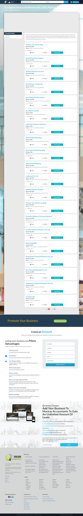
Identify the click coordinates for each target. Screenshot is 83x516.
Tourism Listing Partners (44, 456)
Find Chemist (41, 460)
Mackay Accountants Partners (49, 500)
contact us (35, 496)
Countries (7, 476)
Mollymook (54, 487)
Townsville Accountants (71, 467)
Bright (27, 484)
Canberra (68, 481)
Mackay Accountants (56, 466)
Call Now (45, 52)
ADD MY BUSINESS (9, 502)
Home (6, 10)
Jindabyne (54, 482)
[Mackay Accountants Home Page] (71, 2)
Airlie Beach (41, 487)
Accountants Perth (56, 470)
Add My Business (60, 321)
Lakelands (7, 35)
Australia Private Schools (57, 461)
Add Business (76, 2)
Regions (7, 478)
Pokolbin (28, 488)
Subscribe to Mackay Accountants (31, 498)
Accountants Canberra (30, 469)
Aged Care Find (55, 460)
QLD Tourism (28, 472)
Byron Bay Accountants (30, 470)
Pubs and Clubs (28, 460)
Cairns (40, 484)
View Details (57, 52)
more (53, 309)
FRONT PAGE (8, 504)
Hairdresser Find (28, 461)
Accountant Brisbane (70, 469)
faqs (29, 506)
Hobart (54, 481)
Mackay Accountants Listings (66, 514)
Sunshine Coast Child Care (31, 463)
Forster (67, 484)
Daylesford (28, 485)
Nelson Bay (28, 482)
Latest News (26, 502)
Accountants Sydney (43, 469)
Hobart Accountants (70, 466)
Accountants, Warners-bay (14, 10)
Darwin (40, 481)
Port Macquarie (42, 488)
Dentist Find (68, 461)
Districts (7, 481)
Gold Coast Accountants (57, 469)
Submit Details (60, 364)
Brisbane (54, 479)
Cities (6, 480)
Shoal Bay (41, 485)
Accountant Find (55, 464)
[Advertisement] (41, 22)
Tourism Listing (28, 456)
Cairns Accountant (56, 467)
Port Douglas (55, 484)
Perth (27, 481)
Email (32, 52)
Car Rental (68, 460)
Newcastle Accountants (44, 470)
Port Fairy (68, 485)
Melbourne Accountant (30, 466)
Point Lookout (55, 485)
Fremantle (28, 487)
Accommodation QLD (43, 472)
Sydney (27, 479)
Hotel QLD (68, 472)
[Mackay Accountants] (11, 2)
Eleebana (7, 37)
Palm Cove (68, 487)
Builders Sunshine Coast (57, 463)
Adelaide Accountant (70, 464)
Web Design (26, 504)
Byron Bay (41, 482)
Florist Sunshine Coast (44, 461)
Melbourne (41, 479)
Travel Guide (55, 456)
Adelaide (68, 479)
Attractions (68, 463)
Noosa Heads (69, 482)
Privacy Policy (27, 509)
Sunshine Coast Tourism (71, 470)
